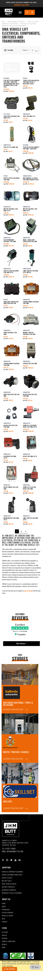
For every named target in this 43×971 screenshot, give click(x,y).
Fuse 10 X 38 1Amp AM (12, 134)
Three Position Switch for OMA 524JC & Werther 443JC (31, 67)
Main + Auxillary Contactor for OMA (31, 227)
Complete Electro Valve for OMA (31, 474)
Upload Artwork (7, 913)
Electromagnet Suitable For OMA (12, 227)
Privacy (4, 944)
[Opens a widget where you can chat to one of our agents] (35, 967)
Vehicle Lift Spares (33, 22)
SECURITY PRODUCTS (8, 887)
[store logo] (9, 12)
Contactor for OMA (31, 350)
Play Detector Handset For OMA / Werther (31, 134)
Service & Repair (7, 916)
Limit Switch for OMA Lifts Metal (31, 258)
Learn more (10, 966)
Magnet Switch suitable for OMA (31, 319)
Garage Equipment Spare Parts (16, 22)
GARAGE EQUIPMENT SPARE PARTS (12, 875)
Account (5, 932)
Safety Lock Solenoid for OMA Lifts (12, 258)
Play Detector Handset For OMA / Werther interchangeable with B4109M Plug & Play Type (12, 67)
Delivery (5, 938)
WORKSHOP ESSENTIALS (9, 890)
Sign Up (4, 935)
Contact (5, 922)
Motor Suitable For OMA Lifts (12, 196)
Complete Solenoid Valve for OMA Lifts (31, 412)
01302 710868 (10, 849)
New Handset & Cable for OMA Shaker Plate (31, 165)
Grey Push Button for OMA (12, 381)
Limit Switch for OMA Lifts (31, 505)
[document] (21, 966)
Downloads (6, 910)
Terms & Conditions (8, 941)
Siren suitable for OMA (12, 319)
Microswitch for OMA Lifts (12, 505)
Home (3, 22)
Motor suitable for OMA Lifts (31, 196)
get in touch (28, 591)
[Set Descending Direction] (32, 50)
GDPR (3, 947)
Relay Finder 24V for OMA (12, 474)
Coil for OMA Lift (31, 103)
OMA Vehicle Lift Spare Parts (10, 24)
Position (25, 50)
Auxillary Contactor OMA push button (12, 289)
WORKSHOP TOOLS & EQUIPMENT (12, 893)
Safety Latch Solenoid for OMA (12, 165)
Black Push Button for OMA (31, 381)
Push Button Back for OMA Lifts (12, 103)
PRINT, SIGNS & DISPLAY (9, 884)
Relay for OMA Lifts (31, 443)
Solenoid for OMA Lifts (12, 443)
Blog (3, 919)
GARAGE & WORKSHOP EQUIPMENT (12, 872)
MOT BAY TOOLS (6, 881)
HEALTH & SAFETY (7, 878)
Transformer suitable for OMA (31, 289)
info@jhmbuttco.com (15, 851)
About (4, 907)
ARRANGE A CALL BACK (21, 5)
